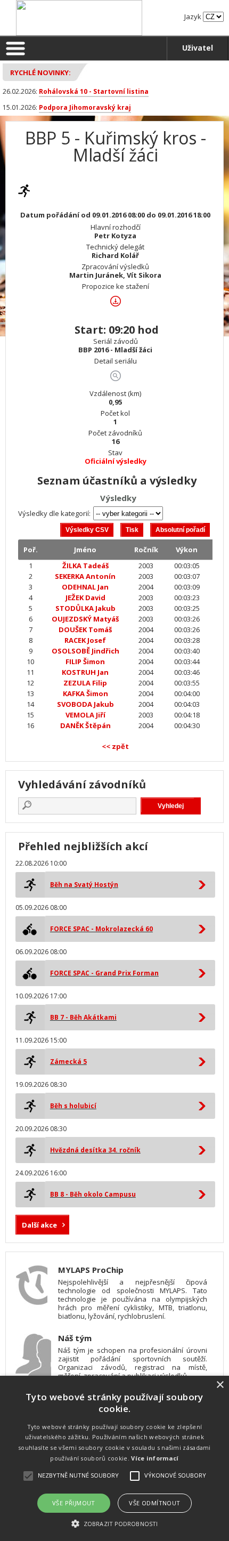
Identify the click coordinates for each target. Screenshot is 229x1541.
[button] (114, 1523)
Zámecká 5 (68, 1061)
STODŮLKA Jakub (85, 608)
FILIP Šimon (85, 661)
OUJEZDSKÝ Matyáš (85, 619)
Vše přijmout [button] (73, 1503)
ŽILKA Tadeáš (85, 565)
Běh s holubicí (73, 1105)
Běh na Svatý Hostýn (84, 884)
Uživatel (197, 48)
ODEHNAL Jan (85, 587)
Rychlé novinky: (40, 72)
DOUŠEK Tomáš (85, 629)
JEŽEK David (85, 597)
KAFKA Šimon (85, 693)
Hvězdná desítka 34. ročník (95, 1150)
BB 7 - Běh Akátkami (83, 1017)
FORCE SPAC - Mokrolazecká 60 (101, 928)
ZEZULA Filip (85, 683)
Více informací (154, 1458)
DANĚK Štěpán (85, 725)
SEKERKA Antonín (85, 576)
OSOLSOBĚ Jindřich (85, 651)
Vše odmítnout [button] (154, 1503)
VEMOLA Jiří (85, 715)
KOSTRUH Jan (85, 672)
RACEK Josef (85, 640)
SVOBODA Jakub (85, 704)
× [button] (220, 1385)
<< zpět (115, 746)
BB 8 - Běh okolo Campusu (93, 1194)
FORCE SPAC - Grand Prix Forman (104, 973)
